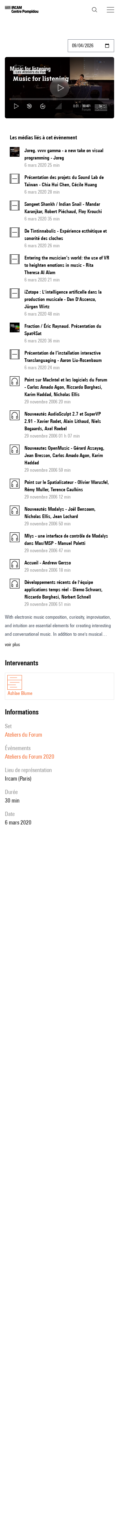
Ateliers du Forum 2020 (29, 756)
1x (100, 106)
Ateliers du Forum (23, 734)
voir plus (12, 644)
